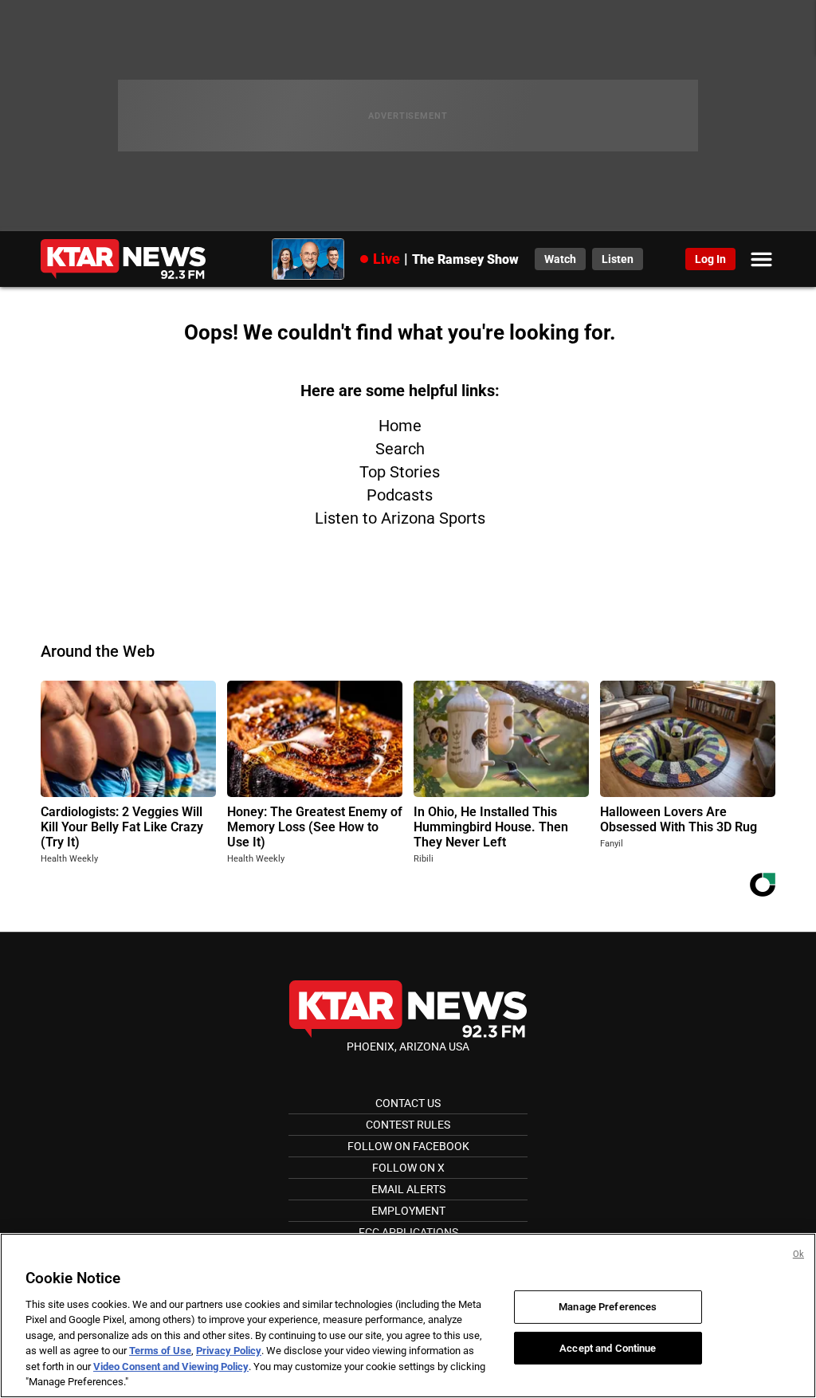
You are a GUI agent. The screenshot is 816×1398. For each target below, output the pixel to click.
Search (400, 448)
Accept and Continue (607, 1347)
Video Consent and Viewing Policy (171, 1366)
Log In (710, 259)
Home (400, 425)
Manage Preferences (608, 1307)
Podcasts (400, 495)
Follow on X (408, 1167)
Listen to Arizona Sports (400, 518)
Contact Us (408, 1103)
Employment (408, 1210)
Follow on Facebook (408, 1146)
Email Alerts (408, 1189)
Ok (798, 1254)
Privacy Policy (228, 1351)
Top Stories (399, 471)
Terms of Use (160, 1351)
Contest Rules (408, 1124)
